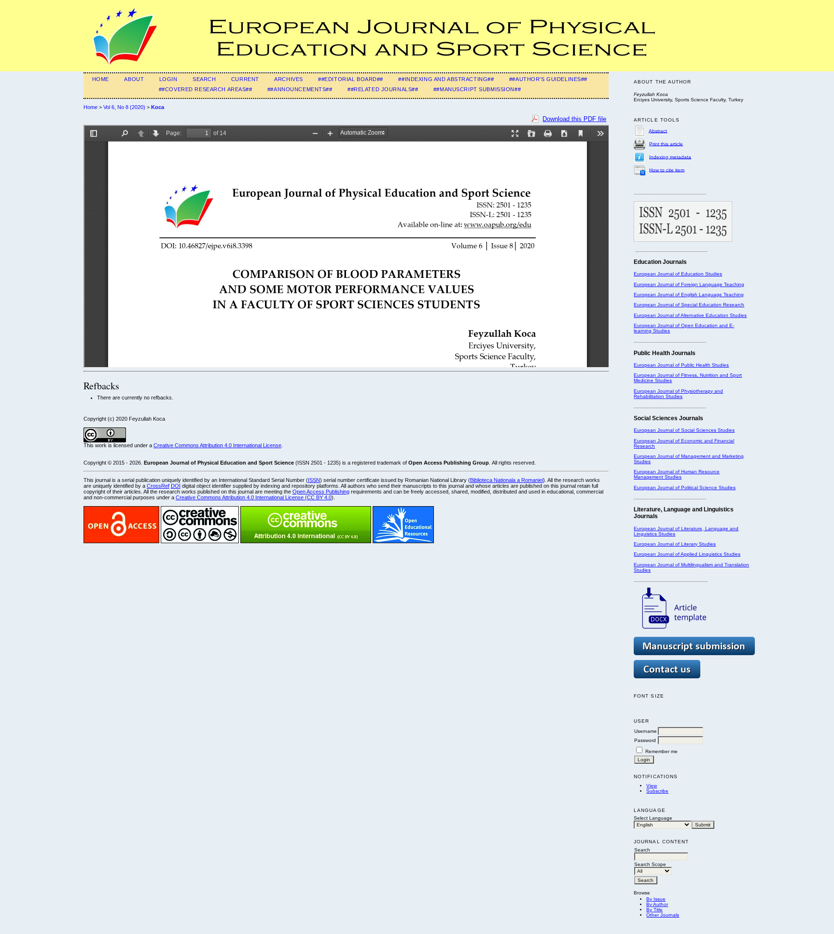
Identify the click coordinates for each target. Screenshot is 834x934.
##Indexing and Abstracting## (446, 79)
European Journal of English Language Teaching (689, 294)
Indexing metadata (670, 156)
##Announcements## (300, 89)
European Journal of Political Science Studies (685, 487)
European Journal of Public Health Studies (681, 365)
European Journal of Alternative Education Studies (690, 315)
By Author (657, 904)
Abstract (658, 130)
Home (100, 79)
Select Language (653, 818)
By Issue (656, 899)
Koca (157, 107)
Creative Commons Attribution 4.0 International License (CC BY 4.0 (254, 497)
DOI (176, 486)
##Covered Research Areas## (205, 89)
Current (245, 79)
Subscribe (657, 791)
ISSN (314, 480)
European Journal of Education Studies (678, 273)
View (651, 785)
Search (204, 79)
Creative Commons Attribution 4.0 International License (217, 445)
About (134, 79)
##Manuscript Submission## (477, 89)
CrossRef (158, 486)
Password (645, 740)
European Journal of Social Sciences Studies (684, 430)
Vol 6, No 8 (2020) (124, 107)
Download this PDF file (574, 119)
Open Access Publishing (320, 491)
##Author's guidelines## (548, 79)
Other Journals (662, 915)
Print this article (666, 143)
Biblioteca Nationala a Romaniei (506, 480)
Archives (288, 79)
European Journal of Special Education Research (689, 304)
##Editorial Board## (350, 79)
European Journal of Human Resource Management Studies (677, 474)
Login (168, 79)
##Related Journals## (383, 89)
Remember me (661, 751)
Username (645, 731)
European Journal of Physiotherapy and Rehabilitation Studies (678, 393)
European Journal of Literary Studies (675, 544)
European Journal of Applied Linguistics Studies (687, 554)
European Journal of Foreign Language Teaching (689, 284)
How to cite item (666, 169)
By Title (654, 909)
